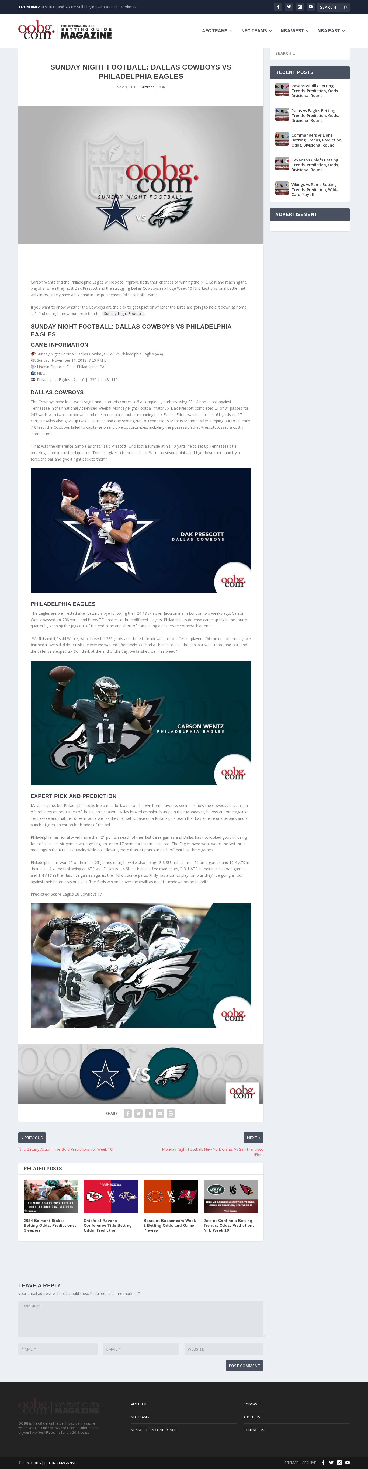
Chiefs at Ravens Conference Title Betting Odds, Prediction (108, 1225)
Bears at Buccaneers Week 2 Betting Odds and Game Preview (170, 1225)
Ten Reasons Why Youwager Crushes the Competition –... (92, 6)
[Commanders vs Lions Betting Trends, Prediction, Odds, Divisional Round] (282, 139)
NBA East (329, 31)
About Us (252, 1417)
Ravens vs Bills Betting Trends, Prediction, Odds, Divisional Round (315, 90)
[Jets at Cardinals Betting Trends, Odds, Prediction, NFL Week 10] (231, 1196)
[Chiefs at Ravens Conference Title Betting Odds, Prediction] (111, 1196)
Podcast (251, 1404)
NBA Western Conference (153, 1429)
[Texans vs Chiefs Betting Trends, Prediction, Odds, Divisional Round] (282, 163)
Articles (148, 86)
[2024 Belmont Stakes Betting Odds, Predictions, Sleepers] (51, 1196)
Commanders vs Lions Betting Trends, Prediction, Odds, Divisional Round (316, 140)
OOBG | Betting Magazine (53, 1462)
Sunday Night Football (123, 313)
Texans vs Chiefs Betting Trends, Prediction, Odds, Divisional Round (315, 164)
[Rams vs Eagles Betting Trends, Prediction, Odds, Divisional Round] (282, 114)
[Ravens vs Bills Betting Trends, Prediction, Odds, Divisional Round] (282, 89)
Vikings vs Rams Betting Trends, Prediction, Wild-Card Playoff (314, 189)
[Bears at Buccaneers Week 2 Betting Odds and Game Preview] (171, 1196)
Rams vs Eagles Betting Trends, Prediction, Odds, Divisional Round (315, 115)
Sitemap (291, 1462)
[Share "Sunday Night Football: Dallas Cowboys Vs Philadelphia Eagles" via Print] (170, 1113)
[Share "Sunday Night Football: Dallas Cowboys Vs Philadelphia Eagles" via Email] (160, 1113)
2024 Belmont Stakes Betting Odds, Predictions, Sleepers (50, 1225)
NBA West (292, 31)
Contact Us (254, 1429)
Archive (309, 1462)
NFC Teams (254, 31)
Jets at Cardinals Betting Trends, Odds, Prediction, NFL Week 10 (229, 1225)
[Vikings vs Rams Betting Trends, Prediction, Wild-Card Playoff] (282, 188)
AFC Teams (215, 31)
